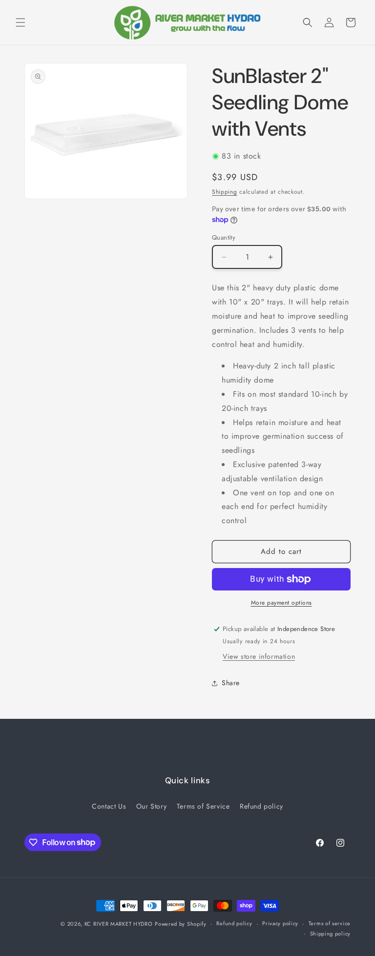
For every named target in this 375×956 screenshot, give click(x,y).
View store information (259, 656)
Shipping (224, 191)
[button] (20, 22)
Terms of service (330, 923)
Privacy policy (280, 923)
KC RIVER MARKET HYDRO (118, 924)
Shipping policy (330, 933)
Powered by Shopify (181, 924)
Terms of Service (203, 806)
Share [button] (231, 683)
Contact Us (109, 806)
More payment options (281, 602)
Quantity (223, 237)
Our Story (151, 806)
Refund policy (261, 806)
